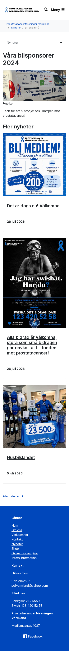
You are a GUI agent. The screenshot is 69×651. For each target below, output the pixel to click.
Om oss (17, 530)
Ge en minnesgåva (25, 553)
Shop (15, 548)
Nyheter (16, 27)
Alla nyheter (11, 496)
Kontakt (17, 539)
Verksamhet (20, 535)
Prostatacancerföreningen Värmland (28, 24)
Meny (56, 10)
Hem (15, 525)
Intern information (24, 558)
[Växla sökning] (46, 10)
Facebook (35, 636)
